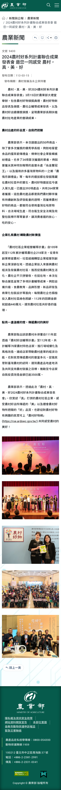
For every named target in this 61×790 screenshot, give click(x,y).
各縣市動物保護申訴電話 (20, 726)
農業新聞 (33, 18)
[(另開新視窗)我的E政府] (43, 774)
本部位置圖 (40, 722)
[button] (54, 783)
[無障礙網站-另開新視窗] (21, 774)
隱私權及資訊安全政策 (19, 718)
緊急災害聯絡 (13, 730)
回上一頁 (15, 667)
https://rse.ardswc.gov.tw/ (20, 421)
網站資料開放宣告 (16, 722)
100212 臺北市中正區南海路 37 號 (27, 752)
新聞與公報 (16, 18)
